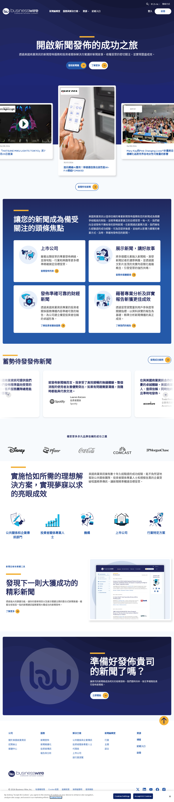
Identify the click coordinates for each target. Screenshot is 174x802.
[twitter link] (137, 789)
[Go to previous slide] (8, 395)
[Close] (170, 796)
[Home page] (20, 11)
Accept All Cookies (143, 796)
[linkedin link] (144, 789)
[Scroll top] (164, 720)
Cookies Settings (122, 796)
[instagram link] (164, 789)
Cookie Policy (56, 797)
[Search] (147, 4)
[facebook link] (157, 789)
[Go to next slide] (165, 395)
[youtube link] (151, 789)
